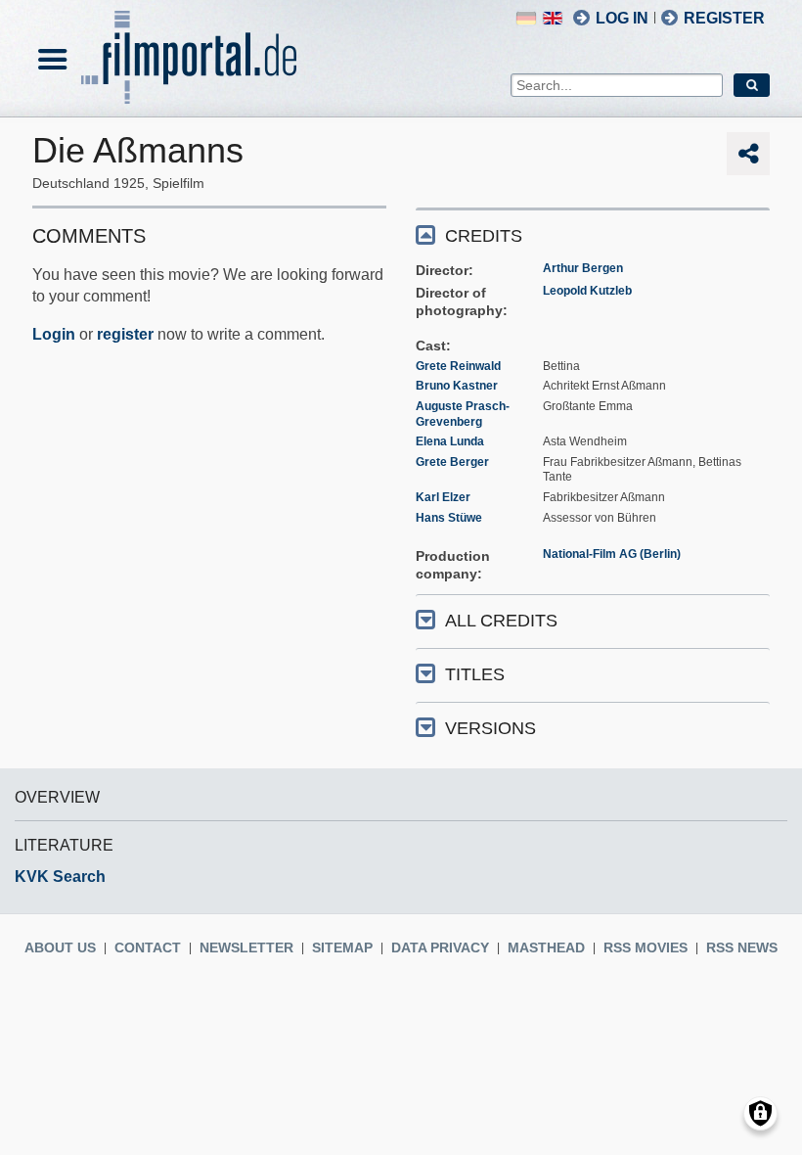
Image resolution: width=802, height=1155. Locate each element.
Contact (147, 947)
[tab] (593, 234)
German (526, 18)
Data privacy (440, 947)
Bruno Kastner (457, 386)
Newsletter (246, 947)
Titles (475, 674)
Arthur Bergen (583, 268)
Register (724, 18)
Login (53, 334)
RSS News (742, 947)
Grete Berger (452, 462)
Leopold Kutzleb (587, 291)
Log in (622, 18)
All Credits (501, 620)
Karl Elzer (443, 497)
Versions (490, 728)
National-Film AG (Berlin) (612, 554)
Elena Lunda (450, 441)
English (552, 18)
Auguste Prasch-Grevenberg (463, 414)
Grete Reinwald (458, 366)
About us (60, 947)
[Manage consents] (760, 1113)
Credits (483, 236)
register (125, 334)
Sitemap (342, 947)
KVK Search (60, 876)
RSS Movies (645, 947)
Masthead (546, 947)
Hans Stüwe (449, 518)
